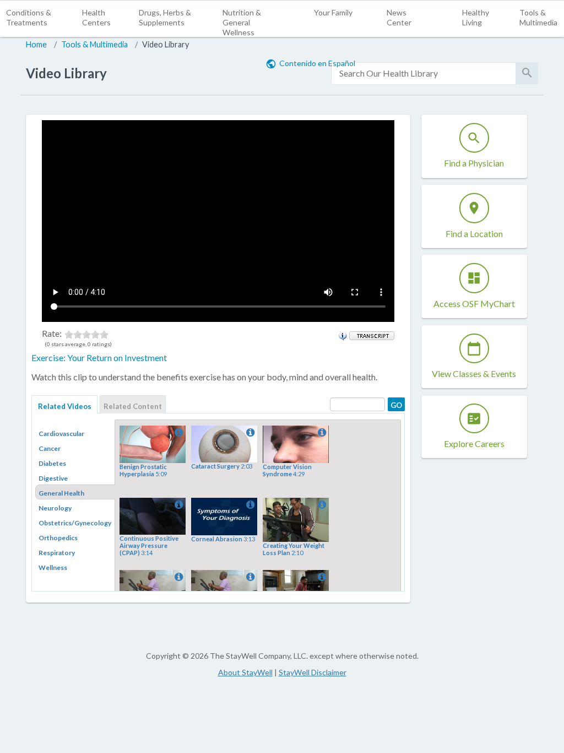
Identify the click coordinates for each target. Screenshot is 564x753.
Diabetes (52, 463)
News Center (399, 17)
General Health (61, 493)
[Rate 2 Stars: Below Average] (77, 333)
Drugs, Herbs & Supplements (165, 17)
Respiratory (57, 552)
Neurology (55, 508)
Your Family (333, 12)
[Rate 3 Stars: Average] (86, 333)
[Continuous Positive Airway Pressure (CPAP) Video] (178, 505)
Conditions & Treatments (28, 17)
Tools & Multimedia (538, 17)
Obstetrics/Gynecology (75, 523)
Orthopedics (58, 538)
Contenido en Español (317, 63)
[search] (423, 73)
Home (36, 44)
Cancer (50, 448)
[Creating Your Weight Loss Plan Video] (321, 505)
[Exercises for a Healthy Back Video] (321, 577)
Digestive (53, 478)
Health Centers (96, 17)
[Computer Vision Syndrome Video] (321, 433)
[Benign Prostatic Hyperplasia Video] (178, 433)
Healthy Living (475, 17)
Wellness (53, 567)
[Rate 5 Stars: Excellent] (104, 333)
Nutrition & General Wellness (242, 22)
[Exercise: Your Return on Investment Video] (178, 577)
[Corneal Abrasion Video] (249, 505)
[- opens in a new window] (371, 334)
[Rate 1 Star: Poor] (68, 333)
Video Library (165, 44)
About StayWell (245, 672)
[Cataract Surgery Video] (249, 433)
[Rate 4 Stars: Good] (95, 333)
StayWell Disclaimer (312, 672)
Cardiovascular (61, 433)
